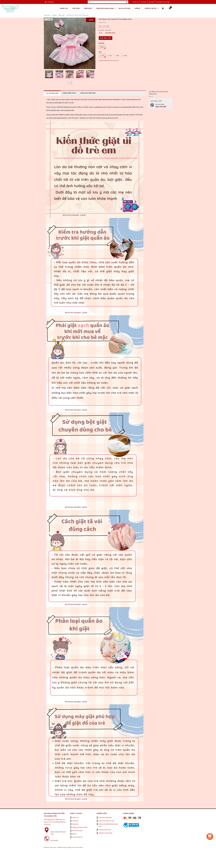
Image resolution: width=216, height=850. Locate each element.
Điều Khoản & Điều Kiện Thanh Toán (108, 825)
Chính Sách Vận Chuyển (106, 821)
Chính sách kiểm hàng (105, 833)
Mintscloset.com (64, 847)
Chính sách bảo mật (104, 830)
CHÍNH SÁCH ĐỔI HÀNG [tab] (88, 93)
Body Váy (62, 15)
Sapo (81, 847)
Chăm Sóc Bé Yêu (77, 837)
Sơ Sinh (54, 15)
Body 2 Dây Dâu (17, 838)
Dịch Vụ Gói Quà (77, 830)
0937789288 (50, 2)
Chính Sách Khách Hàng (163, 2)
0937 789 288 (160, 107)
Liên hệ (74, 834)
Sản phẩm (151, 2)
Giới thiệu (143, 2)
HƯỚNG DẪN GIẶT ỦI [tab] (69, 93)
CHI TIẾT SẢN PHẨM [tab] (52, 93)
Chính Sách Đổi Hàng (105, 817)
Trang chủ (135, 2)
